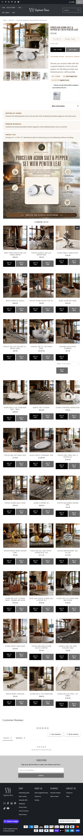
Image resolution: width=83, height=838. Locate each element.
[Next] (46, 46)
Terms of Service (24, 811)
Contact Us (38, 796)
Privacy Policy (23, 807)
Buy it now (73, 50)
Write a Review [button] (73, 734)
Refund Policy (23, 814)
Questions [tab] (19, 738)
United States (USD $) (68, 821)
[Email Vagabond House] (2, 2)
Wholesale (22, 803)
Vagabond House (12, 828)
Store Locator (23, 796)
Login (72, 2)
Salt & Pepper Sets (71, 76)
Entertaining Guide (24, 793)
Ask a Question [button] (56, 734)
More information (58, 106)
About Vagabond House (41, 793)
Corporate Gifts (23, 800)
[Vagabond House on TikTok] (15, 2)
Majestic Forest (64, 80)
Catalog (37, 800)
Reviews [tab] (6, 738)
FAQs (67, 796)
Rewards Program (55, 793)
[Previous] (4, 46)
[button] (11, 7)
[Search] (78, 10)
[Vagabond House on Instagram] (9, 2)
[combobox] (72, 10)
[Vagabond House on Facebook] (5, 2)
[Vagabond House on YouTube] (18, 2)
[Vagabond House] (39, 10)
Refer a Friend (54, 796)
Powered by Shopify (8, 831)
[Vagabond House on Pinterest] (12, 2)
